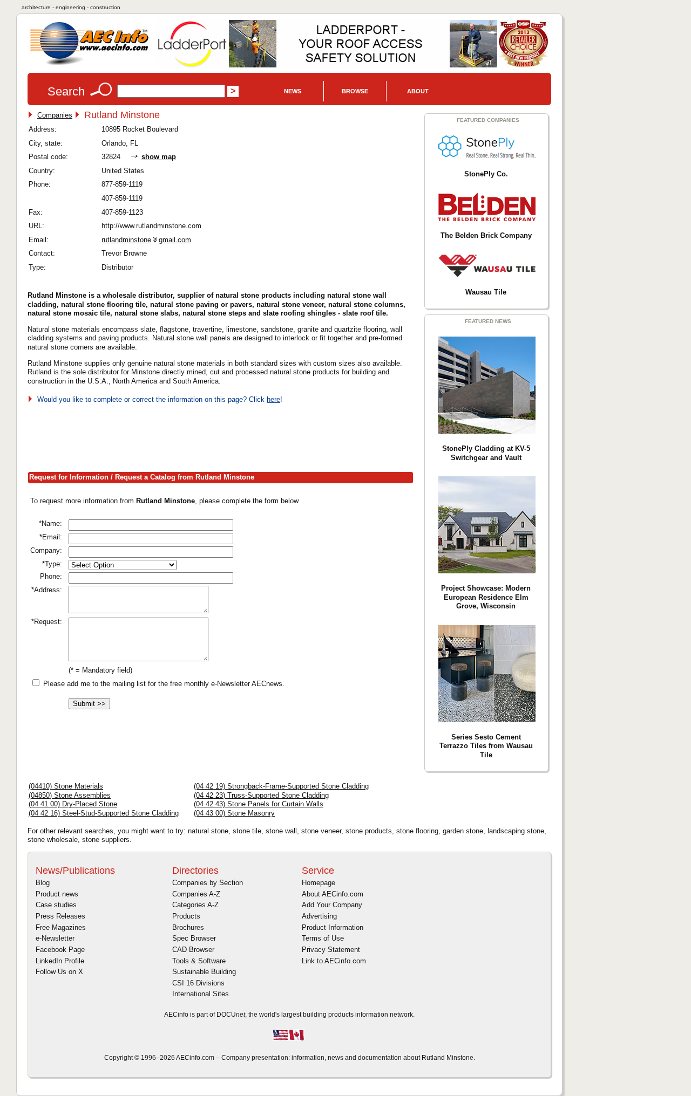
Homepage (318, 883)
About (418, 91)
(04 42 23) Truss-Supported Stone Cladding (261, 795)
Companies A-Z (196, 894)
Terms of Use (323, 938)
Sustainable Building (204, 972)
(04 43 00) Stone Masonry (234, 813)
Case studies (56, 905)
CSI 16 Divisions (198, 983)
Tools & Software (199, 961)
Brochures (188, 927)
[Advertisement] (224, 436)
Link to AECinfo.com (334, 961)
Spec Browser (194, 938)
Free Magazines (61, 927)
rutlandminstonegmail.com (146, 240)
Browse (355, 91)
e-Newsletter (55, 938)
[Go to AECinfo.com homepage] (89, 64)
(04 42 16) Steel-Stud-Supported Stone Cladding (104, 813)
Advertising (319, 916)
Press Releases (60, 916)
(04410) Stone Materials (66, 786)
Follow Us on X (59, 972)
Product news (57, 894)
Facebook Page (60, 950)
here (273, 399)
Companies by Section (207, 883)
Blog (43, 883)
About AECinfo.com (332, 894)
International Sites (200, 994)
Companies (54, 115)
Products (186, 916)
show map (158, 157)
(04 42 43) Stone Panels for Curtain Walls (258, 804)
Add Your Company (332, 905)
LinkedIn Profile (60, 961)
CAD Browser (193, 950)
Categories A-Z (195, 905)
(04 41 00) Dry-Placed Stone (73, 804)
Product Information (332, 927)
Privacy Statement (331, 950)
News (292, 91)
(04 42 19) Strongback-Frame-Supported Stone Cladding (281, 786)
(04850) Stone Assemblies (70, 795)
